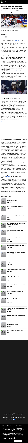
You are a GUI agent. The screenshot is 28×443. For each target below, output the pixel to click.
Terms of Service (11, 438)
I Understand (18, 440)
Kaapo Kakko (17, 40)
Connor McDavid (15, 70)
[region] (14, 433)
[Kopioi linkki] (10, 37)
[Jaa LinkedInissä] (7, 37)
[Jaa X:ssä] (5, 37)
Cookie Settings (9, 440)
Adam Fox (8, 176)
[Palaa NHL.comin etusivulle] (2, 2)
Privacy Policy (15, 430)
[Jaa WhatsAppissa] (2, 37)
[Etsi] (5, 2)
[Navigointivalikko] (26, 2)
